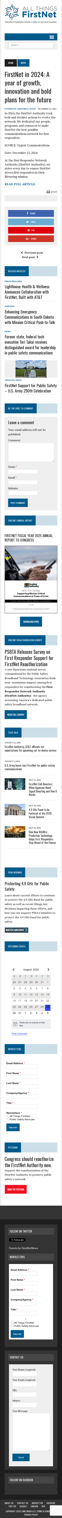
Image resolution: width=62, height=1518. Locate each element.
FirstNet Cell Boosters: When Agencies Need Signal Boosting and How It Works (43, 789)
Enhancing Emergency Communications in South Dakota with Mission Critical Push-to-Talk (30, 316)
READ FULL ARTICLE (20, 184)
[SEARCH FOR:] (31, 45)
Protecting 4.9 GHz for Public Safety (27, 886)
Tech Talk (13, 732)
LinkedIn (34, 1506)
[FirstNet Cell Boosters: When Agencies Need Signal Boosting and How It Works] (15, 787)
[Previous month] (14, 969)
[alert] (31, 1024)
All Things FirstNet (20, 1116)
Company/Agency (17, 1093)
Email (12, 477)
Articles (9, 380)
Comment (14, 440)
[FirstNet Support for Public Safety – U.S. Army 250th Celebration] (31, 375)
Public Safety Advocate (22, 1119)
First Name (13, 1073)
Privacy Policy (31, 1514)
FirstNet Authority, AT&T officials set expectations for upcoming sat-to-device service (30, 748)
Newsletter (37, 1503)
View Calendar (19, 1033)
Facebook (50, 1503)
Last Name (13, 1083)
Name (12, 467)
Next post (28, 257)
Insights (9, 306)
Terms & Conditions (46, 1511)
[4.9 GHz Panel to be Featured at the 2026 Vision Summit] (15, 813)
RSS (43, 1506)
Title (9, 1103)
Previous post (33, 253)
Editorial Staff (27, 108)
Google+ (23, 1506)
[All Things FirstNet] (31, 13)
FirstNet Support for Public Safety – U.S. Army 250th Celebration (31, 388)
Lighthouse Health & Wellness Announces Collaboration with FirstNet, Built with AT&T (27, 291)
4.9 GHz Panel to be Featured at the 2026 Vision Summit (40, 813)
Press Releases (13, 281)
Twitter (12, 1506)
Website (13, 488)
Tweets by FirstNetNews (23, 1248)
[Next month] (48, 969)
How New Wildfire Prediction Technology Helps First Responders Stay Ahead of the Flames (42, 837)
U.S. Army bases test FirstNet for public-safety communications (30, 767)
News (8, 331)
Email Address (15, 1063)
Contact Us (22, 1503)
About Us (9, 1503)
